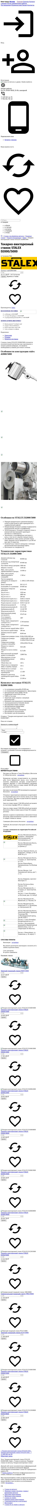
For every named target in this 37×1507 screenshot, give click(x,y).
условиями (11, 750)
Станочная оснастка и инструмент (16, 1501)
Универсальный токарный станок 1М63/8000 (17, 1294)
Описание (8, 335)
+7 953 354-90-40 (6, 99)
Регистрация (5, 80)
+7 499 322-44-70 (6, 97)
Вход (2, 43)
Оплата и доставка (11, 339)
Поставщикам (6, 5)
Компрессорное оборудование (14, 1499)
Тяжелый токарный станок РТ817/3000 (15, 971)
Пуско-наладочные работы (17, 3)
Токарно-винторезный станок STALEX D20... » (16, 1452)
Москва (12, 2)
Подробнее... (10, 1483)
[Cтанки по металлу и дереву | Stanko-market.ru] (16, 82)
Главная (20, 2)
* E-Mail (3, 732)
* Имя (3, 730)
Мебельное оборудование (13, 1496)
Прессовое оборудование (13, 1494)
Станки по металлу (11, 1489)
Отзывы (7, 337)
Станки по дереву (10, 1498)
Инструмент (9, 1503)
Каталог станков (11, 140)
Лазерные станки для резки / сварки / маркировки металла (17, 1491)
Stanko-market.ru (7, 1473)
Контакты (30, 5)
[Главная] (1, 236)
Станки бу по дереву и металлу (15, 1504)
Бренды (26, 2)
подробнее (20, 775)
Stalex (13, 307)
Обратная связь (6, 1456)
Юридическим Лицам (19, 5)
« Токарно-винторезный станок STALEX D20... (16, 1451)
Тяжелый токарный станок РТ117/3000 (15, 1333)
